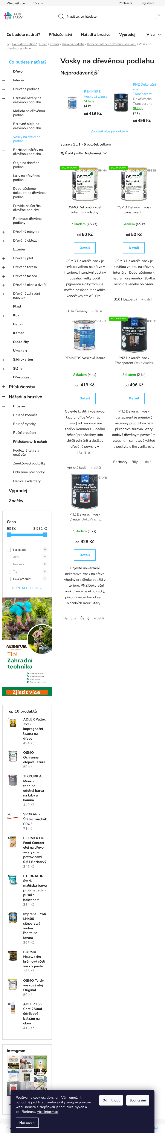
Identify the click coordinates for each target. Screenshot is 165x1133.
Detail (84, 248)
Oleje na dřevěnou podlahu (27, 165)
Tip (29, 572)
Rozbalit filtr (25, 588)
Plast (17, 306)
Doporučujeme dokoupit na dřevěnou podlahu (30, 192)
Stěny (17, 368)
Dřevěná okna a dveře (30, 284)
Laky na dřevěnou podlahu (26, 177)
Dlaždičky (21, 342)
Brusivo (19, 406)
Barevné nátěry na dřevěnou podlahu (27, 100)
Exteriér (19, 249)
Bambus (69, 618)
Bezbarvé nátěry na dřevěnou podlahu (28, 151)
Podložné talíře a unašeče (26, 452)
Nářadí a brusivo (25, 397)
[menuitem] (23, 34)
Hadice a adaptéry (27, 481)
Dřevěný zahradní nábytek (26, 295)
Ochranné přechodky (29, 472)
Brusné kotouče (25, 415)
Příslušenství (22, 387)
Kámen (18, 333)
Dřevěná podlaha (26, 89)
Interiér (18, 80)
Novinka (29, 564)
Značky (16, 501)
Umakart (20, 350)
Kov (16, 315)
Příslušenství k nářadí (30, 441)
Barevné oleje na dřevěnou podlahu (27, 125)
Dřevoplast (22, 377)
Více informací (47, 1111)
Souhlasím (138, 1100)
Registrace (147, 3)
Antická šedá (76, 467)
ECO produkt (29, 579)
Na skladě (29, 550)
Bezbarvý (120, 462)
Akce (29, 557)
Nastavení (27, 1122)
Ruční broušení (24, 432)
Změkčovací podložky (29, 463)
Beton (18, 324)
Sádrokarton (23, 359)
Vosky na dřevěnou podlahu (27, 139)
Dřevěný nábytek (26, 231)
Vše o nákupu (16, 3)
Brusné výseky (24, 424)
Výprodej (18, 491)
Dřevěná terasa (25, 267)
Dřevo (18, 71)
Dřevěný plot (23, 258)
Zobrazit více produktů (108, 131)
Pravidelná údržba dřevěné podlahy (27, 207)
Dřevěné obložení (26, 240)
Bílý (135, 462)
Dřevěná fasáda (25, 276)
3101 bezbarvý (125, 299)
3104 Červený (76, 311)
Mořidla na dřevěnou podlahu (29, 113)
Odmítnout (111, 1100)
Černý (84, 618)
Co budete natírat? (28, 62)
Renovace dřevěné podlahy (27, 220)
